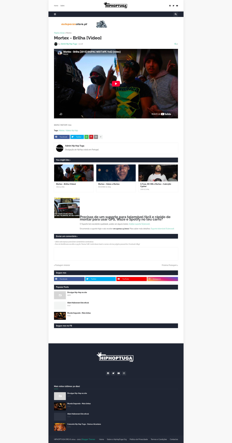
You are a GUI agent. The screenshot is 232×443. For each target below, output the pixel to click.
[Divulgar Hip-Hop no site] (60, 295)
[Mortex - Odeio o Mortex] (116, 172)
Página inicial (59, 33)
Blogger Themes (88, 439)
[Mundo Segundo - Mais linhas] (60, 316)
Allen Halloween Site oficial (78, 303)
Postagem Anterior (62, 265)
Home (56, 6)
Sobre (62, 6)
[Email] (96, 137)
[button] (55, 14)
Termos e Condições (159, 439)
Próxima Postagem (169, 265)
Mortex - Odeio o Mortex (109, 184)
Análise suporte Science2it (139, 224)
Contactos (174, 439)
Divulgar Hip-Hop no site (77, 292)
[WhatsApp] (86, 137)
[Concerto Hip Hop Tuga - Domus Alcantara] (60, 427)
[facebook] (170, 6)
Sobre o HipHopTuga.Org (117, 439)
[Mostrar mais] (101, 137)
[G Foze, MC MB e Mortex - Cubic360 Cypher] (158, 172)
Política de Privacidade (139, 439)
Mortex (69, 33)
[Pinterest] (91, 137)
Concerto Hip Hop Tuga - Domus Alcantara (84, 424)
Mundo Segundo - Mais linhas (79, 313)
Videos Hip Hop (71, 130)
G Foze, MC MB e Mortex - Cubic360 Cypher (155, 185)
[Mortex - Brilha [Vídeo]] (74, 172)
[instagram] (124, 373)
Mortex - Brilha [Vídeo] (66, 184)
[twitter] (173, 6)
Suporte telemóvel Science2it (162, 229)
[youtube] (177, 6)
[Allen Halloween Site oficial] (60, 305)
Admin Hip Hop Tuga (74, 146)
